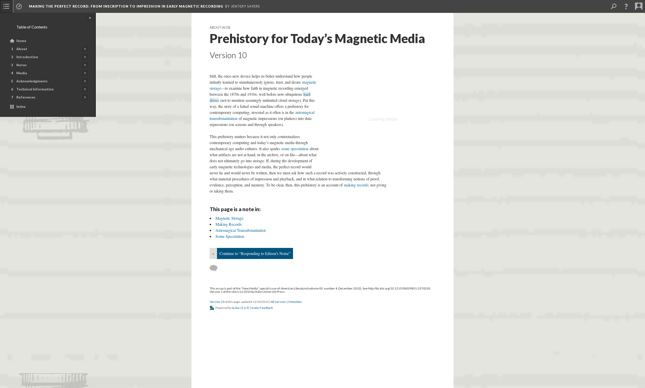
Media (21, 73)
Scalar (236, 308)
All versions (279, 302)
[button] (626, 6)
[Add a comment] (216, 268)
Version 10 (217, 302)
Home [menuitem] (21, 41)
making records (356, 184)
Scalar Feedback (262, 308)
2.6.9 (244, 308)
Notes (21, 65)
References (26, 97)
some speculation (294, 148)
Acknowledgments (32, 81)
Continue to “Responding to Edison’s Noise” (255, 253)
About (21, 49)
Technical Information (35, 89)
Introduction (27, 57)
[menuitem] (6, 6)
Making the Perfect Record (126, 6)
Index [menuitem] (21, 107)
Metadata (295, 302)
